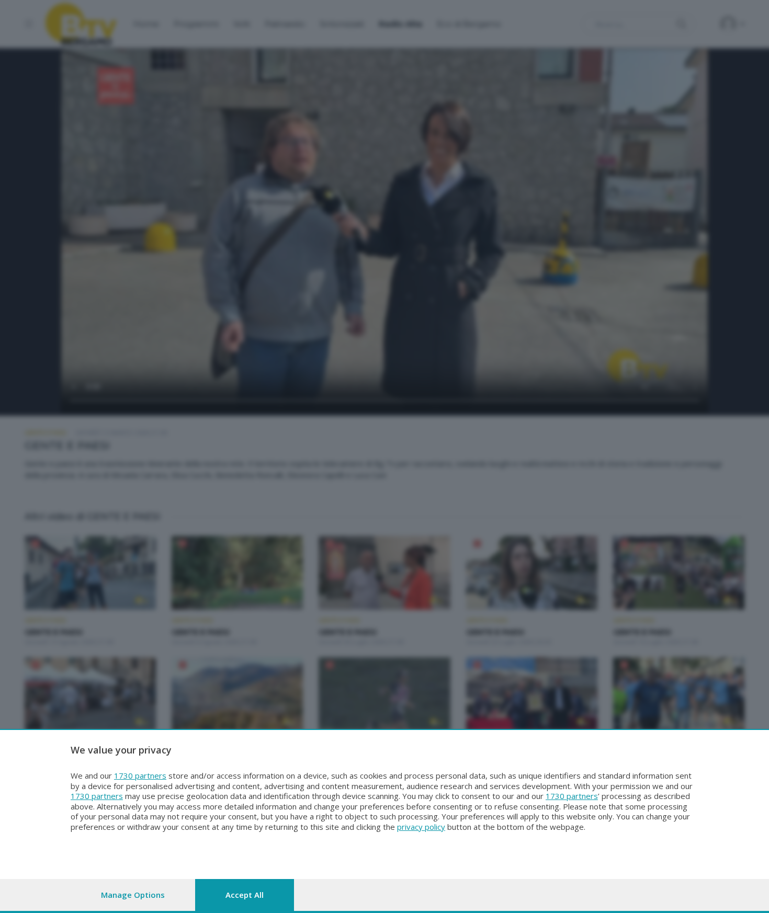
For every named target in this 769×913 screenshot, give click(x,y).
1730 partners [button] (140, 775)
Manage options (133, 894)
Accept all (244, 894)
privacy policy (421, 826)
